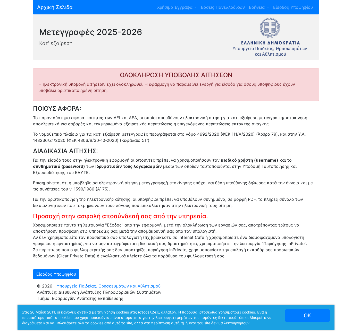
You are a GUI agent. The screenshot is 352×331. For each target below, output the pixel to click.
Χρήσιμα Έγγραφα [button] (175, 7)
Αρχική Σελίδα (55, 7)
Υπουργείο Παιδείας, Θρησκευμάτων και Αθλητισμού (109, 286)
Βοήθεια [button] (257, 7)
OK (307, 315)
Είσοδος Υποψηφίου (293, 7)
